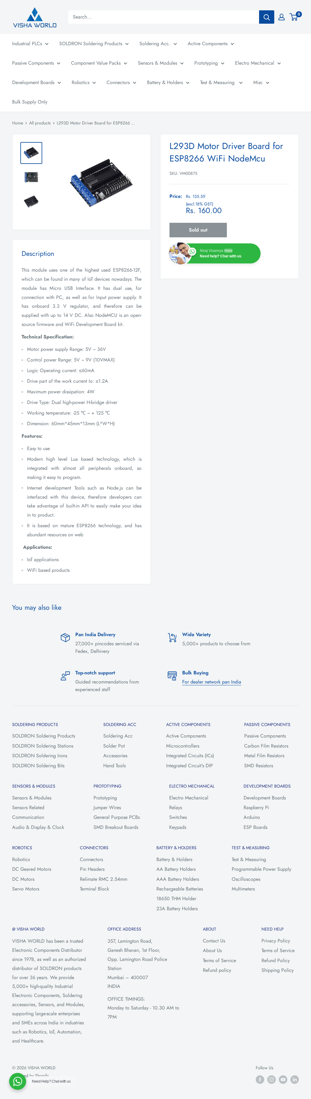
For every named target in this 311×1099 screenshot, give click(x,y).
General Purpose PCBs (117, 817)
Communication (28, 817)
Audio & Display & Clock (38, 827)
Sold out (198, 229)
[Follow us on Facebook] (260, 1079)
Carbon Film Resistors (266, 745)
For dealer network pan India (211, 681)
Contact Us (214, 940)
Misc (258, 82)
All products (40, 123)
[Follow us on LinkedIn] (294, 1079)
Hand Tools (114, 765)
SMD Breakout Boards (116, 827)
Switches (178, 817)
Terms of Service (219, 960)
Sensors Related (28, 807)
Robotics (80, 82)
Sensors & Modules (157, 62)
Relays (175, 807)
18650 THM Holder (176, 898)
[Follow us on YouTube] (283, 1079)
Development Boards (33, 82)
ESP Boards (255, 827)
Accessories (115, 755)
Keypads (177, 827)
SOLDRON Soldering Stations (42, 745)
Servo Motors (25, 888)
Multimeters (243, 888)
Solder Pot (114, 745)
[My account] (282, 17)
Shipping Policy (277, 970)
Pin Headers (92, 869)
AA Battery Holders (176, 869)
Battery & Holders (165, 82)
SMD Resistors (258, 765)
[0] (294, 17)
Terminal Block (94, 888)
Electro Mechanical (254, 62)
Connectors (118, 82)
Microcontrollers (182, 745)
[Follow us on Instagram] (271, 1079)
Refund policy (217, 970)
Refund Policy (275, 960)
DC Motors (23, 879)
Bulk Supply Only (29, 101)
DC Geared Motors (31, 869)
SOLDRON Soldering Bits (38, 765)
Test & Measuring (218, 82)
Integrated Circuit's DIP (189, 765)
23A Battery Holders (177, 908)
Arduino (252, 817)
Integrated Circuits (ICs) (190, 755)
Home (17, 123)
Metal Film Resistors (264, 755)
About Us (212, 950)
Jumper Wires (107, 807)
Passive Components (33, 62)
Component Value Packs (96, 62)
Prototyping (206, 62)
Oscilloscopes (246, 879)
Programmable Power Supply (261, 869)
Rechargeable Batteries (179, 888)
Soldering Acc (118, 735)
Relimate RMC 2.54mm (103, 879)
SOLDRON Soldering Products (90, 43)
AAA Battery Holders (177, 879)
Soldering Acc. (154, 43)
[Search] (266, 17)
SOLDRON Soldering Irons (39, 755)
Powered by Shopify (30, 1076)
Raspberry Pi (256, 807)
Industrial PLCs (27, 43)
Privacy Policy (275, 940)
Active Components (207, 43)
